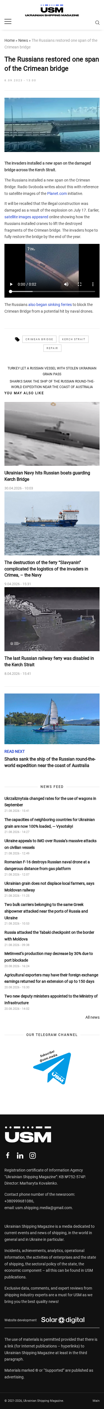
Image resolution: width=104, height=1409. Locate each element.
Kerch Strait (73, 339)
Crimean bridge (39, 339)
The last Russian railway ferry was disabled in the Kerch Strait (49, 661)
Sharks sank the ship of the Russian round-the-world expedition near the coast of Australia (52, 384)
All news (92, 1017)
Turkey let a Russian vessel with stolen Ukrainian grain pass (52, 371)
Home (9, 40)
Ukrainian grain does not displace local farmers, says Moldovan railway (49, 886)
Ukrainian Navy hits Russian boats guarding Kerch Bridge (47, 476)
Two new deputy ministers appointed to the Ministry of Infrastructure (51, 999)
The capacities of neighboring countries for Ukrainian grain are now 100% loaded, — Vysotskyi (49, 823)
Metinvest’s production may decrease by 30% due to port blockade (48, 956)
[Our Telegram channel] (52, 1067)
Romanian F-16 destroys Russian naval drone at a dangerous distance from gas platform (47, 865)
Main (96, 1401)
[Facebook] (7, 1155)
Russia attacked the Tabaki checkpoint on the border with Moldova (49, 935)
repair (52, 348)
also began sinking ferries (50, 304)
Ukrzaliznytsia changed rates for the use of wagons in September (50, 801)
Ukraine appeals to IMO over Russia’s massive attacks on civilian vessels (50, 844)
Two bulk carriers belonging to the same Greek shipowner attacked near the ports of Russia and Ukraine (46, 911)
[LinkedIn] (20, 1155)
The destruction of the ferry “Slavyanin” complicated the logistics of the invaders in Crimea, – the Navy (46, 569)
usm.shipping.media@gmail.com (43, 1207)
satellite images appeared (26, 217)
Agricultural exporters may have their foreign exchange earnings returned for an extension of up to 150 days (51, 978)
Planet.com (57, 193)
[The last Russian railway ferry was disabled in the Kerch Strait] (52, 619)
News (23, 40)
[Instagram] (32, 1155)
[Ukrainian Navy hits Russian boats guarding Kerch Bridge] (52, 434)
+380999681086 (18, 1201)
